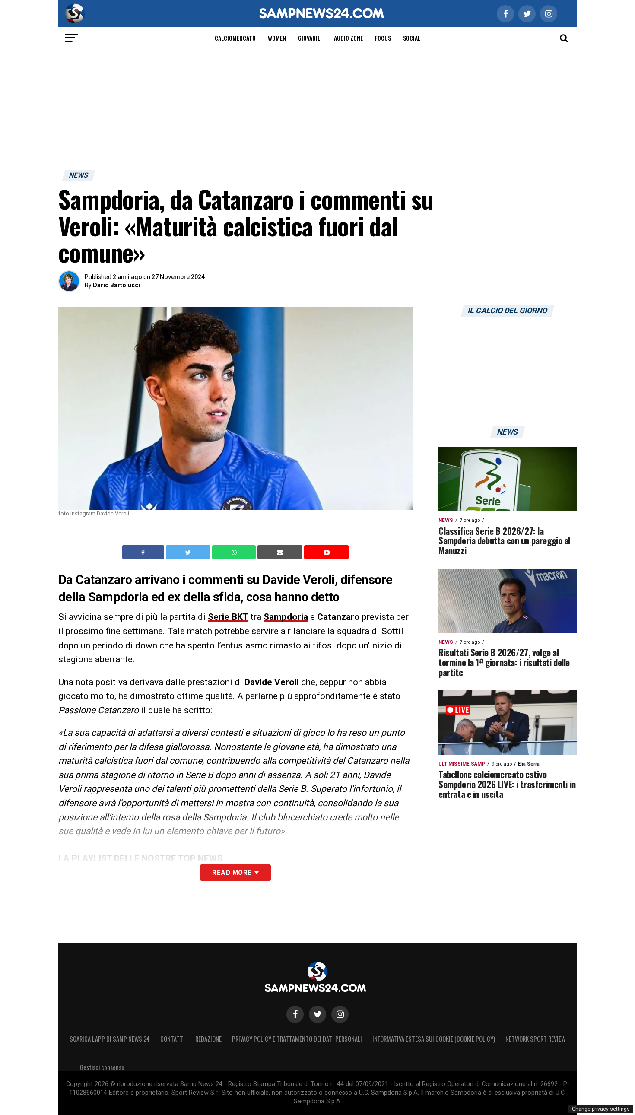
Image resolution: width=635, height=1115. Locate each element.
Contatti (172, 1038)
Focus (383, 37)
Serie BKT (228, 617)
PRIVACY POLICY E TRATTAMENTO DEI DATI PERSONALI (297, 1038)
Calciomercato (235, 37)
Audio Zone (348, 37)
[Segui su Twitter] (317, 1014)
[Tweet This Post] (189, 552)
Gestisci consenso (102, 1067)
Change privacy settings (601, 1109)
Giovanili (310, 37)
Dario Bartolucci (116, 285)
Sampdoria (286, 617)
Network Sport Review (535, 1038)
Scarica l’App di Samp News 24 (110, 1038)
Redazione (208, 1038)
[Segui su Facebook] (295, 1014)
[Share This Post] (235, 552)
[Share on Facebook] (144, 552)
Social (411, 37)
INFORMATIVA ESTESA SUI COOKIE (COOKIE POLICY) (433, 1038)
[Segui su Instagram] (340, 1014)
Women (277, 37)
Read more (231, 873)
